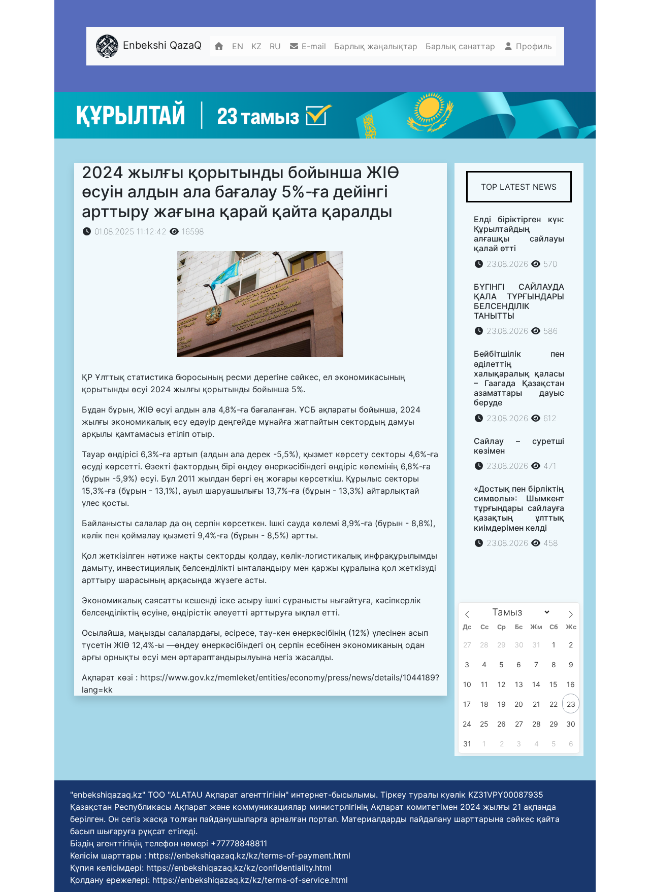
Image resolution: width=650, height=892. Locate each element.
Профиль (532, 46)
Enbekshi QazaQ (161, 45)
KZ (256, 46)
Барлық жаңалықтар (375, 46)
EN (237, 46)
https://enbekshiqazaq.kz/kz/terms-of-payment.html (249, 855)
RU (275, 46)
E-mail (312, 46)
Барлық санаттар (460, 46)
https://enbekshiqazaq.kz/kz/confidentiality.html (239, 868)
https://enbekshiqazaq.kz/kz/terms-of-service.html (250, 880)
